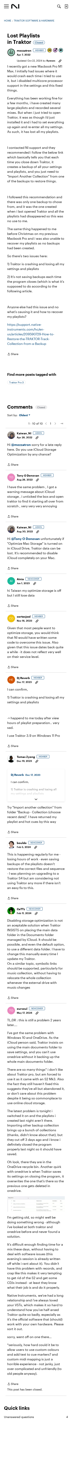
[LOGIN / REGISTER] (66, 6)
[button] (11, 52)
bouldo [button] (22, 843)
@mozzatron (21, 444)
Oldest (24, 415)
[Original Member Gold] (49, 50)
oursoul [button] (22, 1008)
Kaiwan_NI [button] (24, 433)
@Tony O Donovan (25, 539)
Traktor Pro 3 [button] (16, 382)
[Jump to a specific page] (61, 423)
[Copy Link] (60, 60)
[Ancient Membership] (55, 50)
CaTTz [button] (21, 909)
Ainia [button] (20, 579)
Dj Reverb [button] (23, 678)
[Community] (15, 6)
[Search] (59, 6)
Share (12, 354)
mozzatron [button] (24, 50)
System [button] (50, 60)
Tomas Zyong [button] (26, 756)
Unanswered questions (36, 1417)
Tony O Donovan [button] (28, 475)
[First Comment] (61, 50)
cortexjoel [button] (24, 616)
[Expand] (36, 799)
